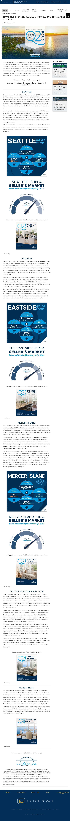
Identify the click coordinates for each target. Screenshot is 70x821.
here (10, 219)
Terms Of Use (15, 809)
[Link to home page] (7, 2)
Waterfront (26, 85)
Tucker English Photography (35, 779)
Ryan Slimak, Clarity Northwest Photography (23, 781)
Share (67, 16)
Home (37, 2)
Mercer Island (30, 83)
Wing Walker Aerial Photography (33, 753)
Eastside (18, 83)
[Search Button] (66, 10)
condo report (37, 652)
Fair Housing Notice (52, 809)
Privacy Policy (24, 809)
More (66, 2)
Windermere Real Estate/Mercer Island (17, 776)
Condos (41, 83)
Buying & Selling (57, 2)
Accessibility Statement (37, 809)
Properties (45, 2)
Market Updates (6, 13)
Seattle (10, 83)
